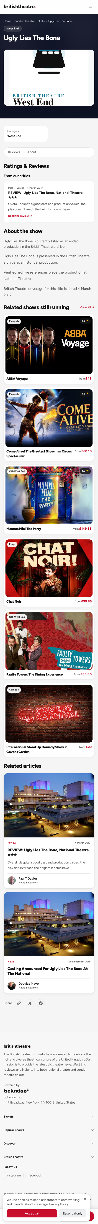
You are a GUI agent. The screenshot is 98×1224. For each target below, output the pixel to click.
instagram (14, 1175)
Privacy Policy (59, 1204)
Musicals (14, 321)
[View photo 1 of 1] (49, 78)
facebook (35, 1175)
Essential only (73, 1213)
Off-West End (17, 471)
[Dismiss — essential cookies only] (85, 1199)
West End (13, 28)
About (31, 152)
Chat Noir (13, 601)
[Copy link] (19, 1003)
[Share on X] (30, 1003)
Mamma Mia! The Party (23, 529)
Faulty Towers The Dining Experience (34, 674)
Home (7, 21)
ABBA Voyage (17, 379)
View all (87, 307)
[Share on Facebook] (41, 1003)
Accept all (32, 1213)
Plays (12, 544)
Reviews (14, 152)
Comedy (14, 689)
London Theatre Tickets (30, 21)
